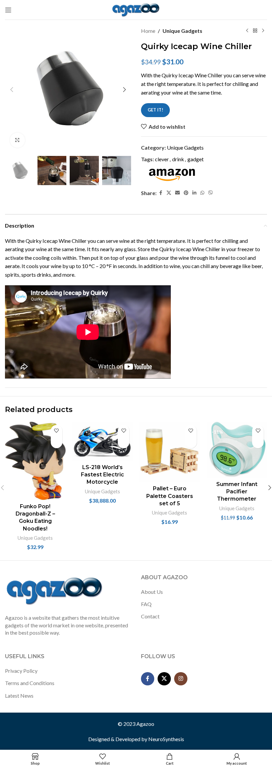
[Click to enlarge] (17, 140)
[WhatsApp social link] (202, 192)
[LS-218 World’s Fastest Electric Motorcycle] (102, 441)
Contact (150, 616)
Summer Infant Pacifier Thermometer (236, 491)
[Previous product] (247, 31)
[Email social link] (177, 192)
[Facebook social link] (161, 192)
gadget (195, 159)
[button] (11, 89)
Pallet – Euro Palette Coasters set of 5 (169, 496)
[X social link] (169, 192)
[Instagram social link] (180, 678)
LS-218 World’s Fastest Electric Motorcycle (102, 474)
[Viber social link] (210, 192)
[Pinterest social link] (186, 192)
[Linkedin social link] (194, 192)
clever (162, 159)
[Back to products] (255, 31)
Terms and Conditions (29, 683)
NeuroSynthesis (166, 739)
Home (148, 31)
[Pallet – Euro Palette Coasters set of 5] (169, 452)
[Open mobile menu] (8, 10)
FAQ (146, 604)
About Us (152, 592)
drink (178, 159)
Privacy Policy (21, 670)
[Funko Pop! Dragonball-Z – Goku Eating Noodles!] (35, 461)
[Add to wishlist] (56, 431)
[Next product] (263, 31)
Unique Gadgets (182, 31)
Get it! (155, 109)
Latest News (19, 695)
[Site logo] (136, 9)
